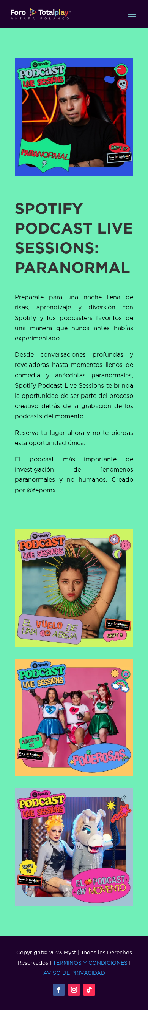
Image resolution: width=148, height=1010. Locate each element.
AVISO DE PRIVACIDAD (74, 973)
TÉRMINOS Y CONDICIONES (90, 962)
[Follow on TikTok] (89, 990)
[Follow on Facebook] (59, 990)
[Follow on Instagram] (74, 990)
